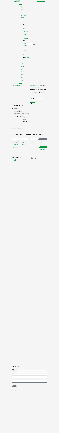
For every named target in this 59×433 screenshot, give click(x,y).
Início (30, 85)
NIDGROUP (22, 6)
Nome (13, 369)
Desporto (22, 69)
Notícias (22, 7)
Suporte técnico (23, 79)
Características (32, 98)
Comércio (22, 65)
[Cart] (45, 44)
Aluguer (22, 77)
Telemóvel (13, 373)
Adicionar (32, 102)
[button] (30, 103)
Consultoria (22, 75)
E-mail (13, 371)
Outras (22, 72)
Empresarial (22, 64)
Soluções (22, 63)
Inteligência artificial (34, 85)
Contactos (22, 80)
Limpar (43, 98)
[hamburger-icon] (20, 4)
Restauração (22, 66)
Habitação (22, 71)
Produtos (22, 23)
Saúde (22, 68)
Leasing (22, 76)
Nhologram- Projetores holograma (22, 12)
